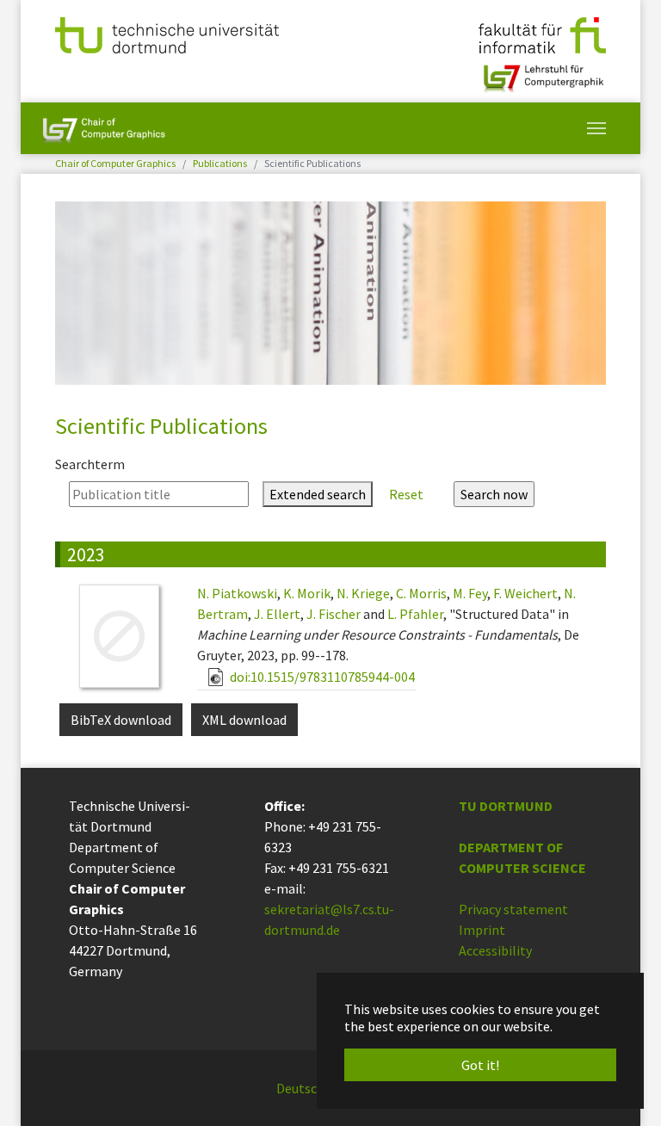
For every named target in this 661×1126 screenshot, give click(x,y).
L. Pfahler (415, 613)
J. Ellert (277, 613)
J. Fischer (333, 613)
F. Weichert (525, 593)
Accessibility (495, 950)
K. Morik (306, 593)
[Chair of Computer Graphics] (104, 128)
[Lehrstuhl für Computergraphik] (542, 71)
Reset (406, 494)
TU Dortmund (506, 805)
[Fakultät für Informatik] (542, 33)
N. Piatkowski (237, 593)
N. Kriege (363, 593)
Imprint (482, 929)
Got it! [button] (480, 1064)
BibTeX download (121, 719)
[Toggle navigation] (596, 128)
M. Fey (470, 593)
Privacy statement (513, 909)
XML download (244, 719)
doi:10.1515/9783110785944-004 (321, 676)
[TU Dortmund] (167, 33)
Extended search (317, 494)
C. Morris (421, 593)
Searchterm (90, 464)
